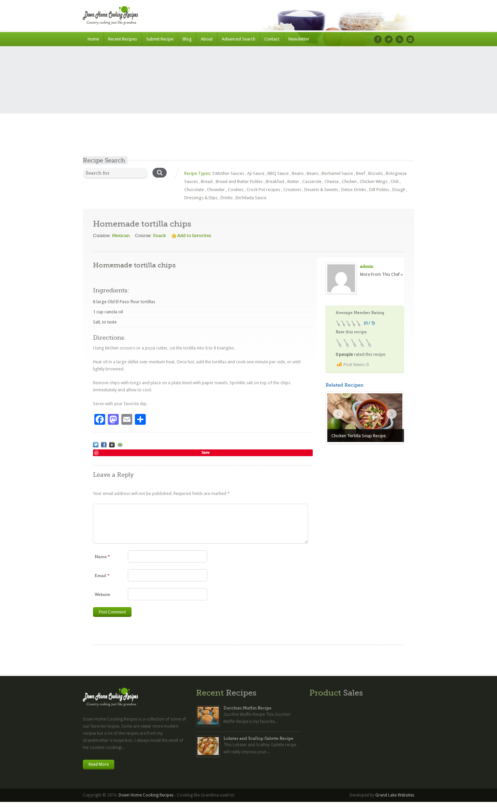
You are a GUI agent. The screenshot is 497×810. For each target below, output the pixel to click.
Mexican (121, 235)
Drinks (226, 197)
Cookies (235, 189)
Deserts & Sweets (321, 189)
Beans (298, 173)
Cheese (332, 181)
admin (366, 266)
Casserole (312, 181)
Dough (398, 189)
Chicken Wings (373, 181)
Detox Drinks (353, 189)
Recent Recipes (122, 39)
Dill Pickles (379, 189)
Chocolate (194, 189)
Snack (159, 235)
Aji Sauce (255, 173)
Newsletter (298, 39)
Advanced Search (238, 39)
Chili (394, 181)
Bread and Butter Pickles (239, 181)
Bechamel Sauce (337, 173)
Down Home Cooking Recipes (146, 795)
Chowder (216, 189)
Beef (360, 173)
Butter (293, 181)
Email (102, 575)
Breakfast (275, 181)
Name (102, 556)
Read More (99, 764)
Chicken (349, 181)
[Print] (120, 444)
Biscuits (375, 173)
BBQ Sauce (278, 173)
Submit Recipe (159, 39)
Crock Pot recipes (263, 189)
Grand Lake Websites (394, 795)
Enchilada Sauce (251, 197)
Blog (187, 39)
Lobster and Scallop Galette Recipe (258, 738)
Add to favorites (194, 235)
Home (93, 39)
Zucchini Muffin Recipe (247, 708)
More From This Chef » (381, 274)
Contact (271, 39)
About (207, 39)
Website (102, 594)
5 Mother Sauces (228, 173)
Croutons (292, 189)
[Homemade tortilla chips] (95, 444)
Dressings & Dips (200, 197)
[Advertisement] (248, 105)
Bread (207, 181)
